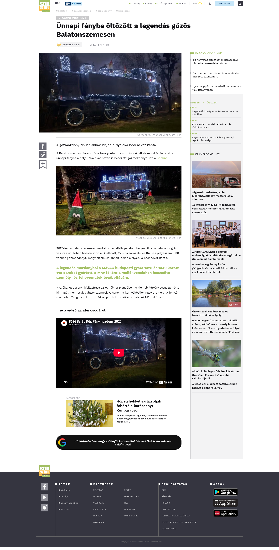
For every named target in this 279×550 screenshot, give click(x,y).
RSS (164, 490)
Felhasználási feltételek (176, 516)
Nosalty (97, 516)
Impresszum (168, 509)
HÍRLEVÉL (166, 496)
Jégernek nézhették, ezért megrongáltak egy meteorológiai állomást (212, 196)
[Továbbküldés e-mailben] (42, 154)
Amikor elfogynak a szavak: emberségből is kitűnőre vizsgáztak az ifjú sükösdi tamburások (216, 255)
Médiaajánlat (169, 529)
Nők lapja (129, 509)
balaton (62, 11)
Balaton (182, 3)
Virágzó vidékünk (72, 18)
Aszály (148, 3)
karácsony (124, 11)
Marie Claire (131, 516)
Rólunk (166, 503)
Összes (212, 102)
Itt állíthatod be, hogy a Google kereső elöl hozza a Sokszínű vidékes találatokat (122, 442)
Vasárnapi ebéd (165, 3)
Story (127, 490)
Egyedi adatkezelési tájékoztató (180, 522)
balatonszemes (82, 11)
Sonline (161, 158)
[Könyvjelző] (42, 164)
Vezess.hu (98, 503)
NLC (126, 503)
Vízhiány (135, 3)
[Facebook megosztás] (42, 146)
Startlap (98, 490)
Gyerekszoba (131, 496)
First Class (99, 509)
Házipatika (98, 522)
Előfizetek (224, 4)
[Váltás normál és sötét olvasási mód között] (210, 3)
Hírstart (98, 496)
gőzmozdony (105, 11)
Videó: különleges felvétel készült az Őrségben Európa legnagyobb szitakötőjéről (215, 375)
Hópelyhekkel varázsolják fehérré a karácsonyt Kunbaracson (139, 405)
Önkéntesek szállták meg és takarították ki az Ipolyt (210, 313)
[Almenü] (57, 3)
